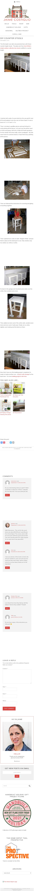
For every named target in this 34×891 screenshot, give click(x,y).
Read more (17, 761)
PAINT (30, 447)
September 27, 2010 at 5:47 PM (18, 525)
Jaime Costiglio (17, 13)
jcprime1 (13, 523)
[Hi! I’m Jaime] (17, 736)
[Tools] (17, 850)
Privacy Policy (17, 890)
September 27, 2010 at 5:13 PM (18, 482)
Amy (12, 550)
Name (4, 686)
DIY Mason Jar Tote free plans (18, 395)
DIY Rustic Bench (17, 412)
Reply (7, 495)
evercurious (13, 481)
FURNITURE (20, 447)
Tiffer (12, 615)
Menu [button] (18, 2)
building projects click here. (19, 376)
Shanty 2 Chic (14, 596)
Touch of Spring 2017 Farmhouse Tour (5, 395)
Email (4, 693)
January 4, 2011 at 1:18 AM (17, 597)
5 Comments (17, 448)
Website (4, 700)
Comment (5, 668)
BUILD (14, 447)
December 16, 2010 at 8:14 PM (18, 551)
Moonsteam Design (17, 889)
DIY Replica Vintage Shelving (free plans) (5, 413)
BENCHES (11, 447)
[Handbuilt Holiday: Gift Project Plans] (17, 813)
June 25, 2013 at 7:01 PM (16, 617)
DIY (17, 447)
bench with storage (23, 374)
